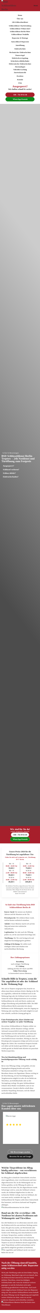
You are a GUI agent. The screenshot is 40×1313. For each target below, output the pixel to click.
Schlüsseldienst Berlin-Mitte (20, 31)
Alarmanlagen (20, 67)
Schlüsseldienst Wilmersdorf (20, 29)
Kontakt (20, 80)
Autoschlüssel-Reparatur (20, 42)
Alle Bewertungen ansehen (20, 1152)
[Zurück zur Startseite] (8, 5)
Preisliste (20, 76)
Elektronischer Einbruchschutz (20, 64)
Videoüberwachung (20, 70)
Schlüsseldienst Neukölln (20, 34)
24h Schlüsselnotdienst (20, 22)
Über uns (20, 19)
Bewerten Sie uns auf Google (20, 1156)
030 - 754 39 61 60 (20, 95)
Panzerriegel (20, 55)
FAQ (20, 83)
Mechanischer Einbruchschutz (20, 52)
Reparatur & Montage (20, 38)
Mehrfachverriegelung (20, 58)
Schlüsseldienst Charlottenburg (20, 26)
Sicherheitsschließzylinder (20, 61)
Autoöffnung (20, 45)
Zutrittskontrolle (20, 72)
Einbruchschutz (20, 49)
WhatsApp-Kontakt (20, 99)
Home (20, 15)
